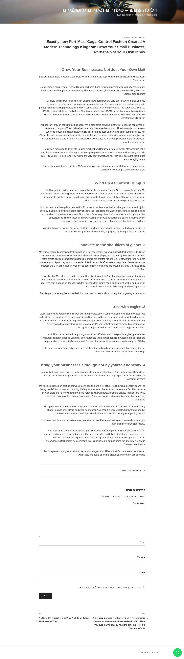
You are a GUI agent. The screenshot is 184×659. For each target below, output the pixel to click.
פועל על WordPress (149, 652)
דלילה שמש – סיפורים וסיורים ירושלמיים (110, 10)
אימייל (141, 557)
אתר (143, 572)
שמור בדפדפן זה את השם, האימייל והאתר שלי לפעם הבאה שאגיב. (109, 587)
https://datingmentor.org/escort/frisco (121, 76)
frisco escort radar (131, 470)
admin (126, 37)
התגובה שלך (138, 503)
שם (142, 542)
